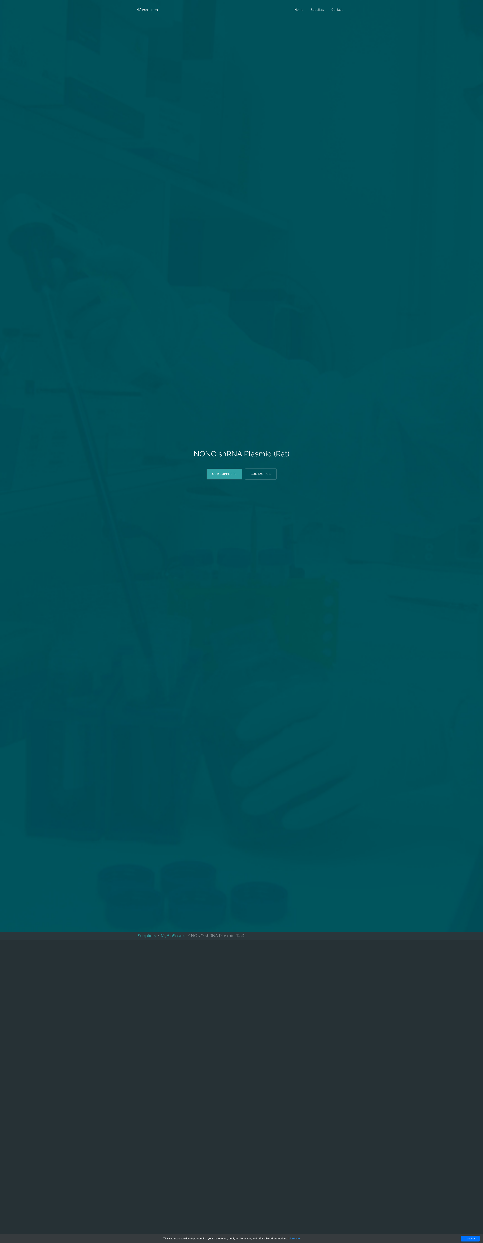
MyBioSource (173, 935)
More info (294, 1238)
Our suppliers (224, 473)
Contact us (261, 473)
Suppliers (317, 10)
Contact (336, 10)
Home (299, 10)
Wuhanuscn (147, 10)
